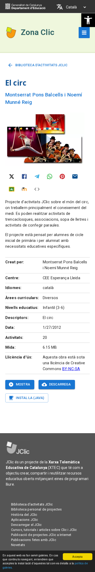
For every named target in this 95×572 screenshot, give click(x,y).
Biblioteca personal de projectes (36, 509)
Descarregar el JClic (26, 525)
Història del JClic (24, 515)
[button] (88, 20)
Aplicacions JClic (24, 520)
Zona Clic (37, 32)
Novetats (18, 545)
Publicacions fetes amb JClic (33, 540)
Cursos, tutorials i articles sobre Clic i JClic (44, 530)
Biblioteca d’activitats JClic (32, 504)
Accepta (77, 556)
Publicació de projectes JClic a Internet (41, 535)
